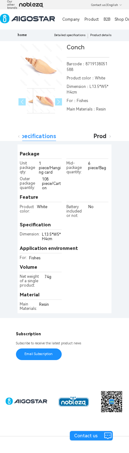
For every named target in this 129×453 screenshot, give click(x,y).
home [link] (22, 35)
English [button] (112, 5)
